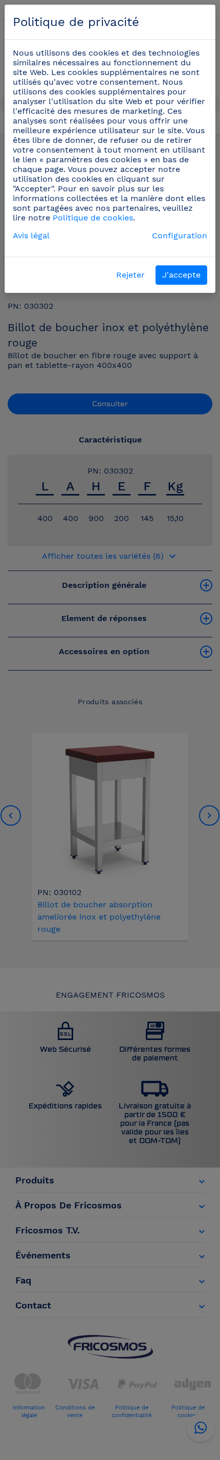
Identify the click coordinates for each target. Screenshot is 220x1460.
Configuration (179, 235)
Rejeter (130, 275)
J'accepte (181, 275)
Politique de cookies (93, 217)
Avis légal (31, 235)
